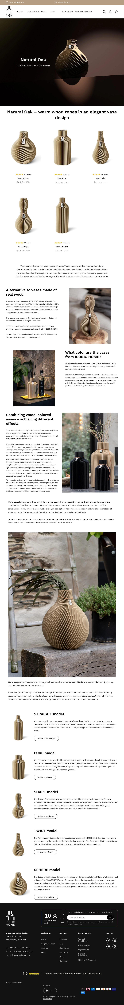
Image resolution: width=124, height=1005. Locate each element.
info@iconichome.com (20, 955)
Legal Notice (83, 950)
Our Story (63, 952)
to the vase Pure (45, 777)
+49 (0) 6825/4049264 (21, 951)
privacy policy (93, 922)
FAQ (61, 944)
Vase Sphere (23, 178)
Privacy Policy (84, 945)
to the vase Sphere (46, 897)
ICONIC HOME (17, 983)
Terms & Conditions (83, 940)
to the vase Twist (45, 852)
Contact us (64, 948)
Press (61, 957)
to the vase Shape (46, 816)
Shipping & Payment (87, 960)
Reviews (63, 939)
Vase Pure (62, 178)
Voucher (44, 948)
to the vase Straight (46, 738)
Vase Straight (62, 246)
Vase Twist (100, 178)
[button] (66, 11)
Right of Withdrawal (83, 955)
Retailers (63, 961)
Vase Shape (23, 246)
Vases (43, 939)
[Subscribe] (110, 917)
